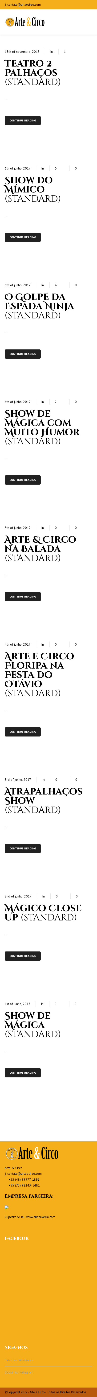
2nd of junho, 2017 (18, 896)
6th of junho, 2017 (18, 168)
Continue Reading (22, 120)
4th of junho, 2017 (18, 644)
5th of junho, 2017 (18, 528)
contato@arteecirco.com (24, 5)
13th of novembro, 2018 (22, 51)
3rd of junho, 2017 (18, 779)
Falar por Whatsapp (18, 1360)
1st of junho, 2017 (17, 1004)
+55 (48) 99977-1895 (24, 1179)
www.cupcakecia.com (40, 1217)
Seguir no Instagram (19, 1372)
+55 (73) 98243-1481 (24, 1185)
